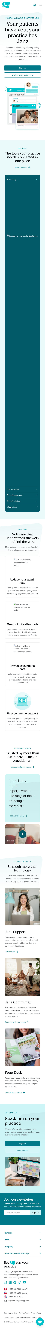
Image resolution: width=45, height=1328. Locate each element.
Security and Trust (10, 1313)
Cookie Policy (9, 1317)
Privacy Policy (36, 1313)
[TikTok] (19, 1282)
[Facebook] (14, 1282)
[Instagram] (5, 1282)
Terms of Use (24, 1313)
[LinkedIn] (10, 1282)
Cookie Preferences (23, 1317)
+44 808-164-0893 (15, 1297)
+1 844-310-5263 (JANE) (17, 1289)
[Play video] (22, 834)
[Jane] (6, 4)
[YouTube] (24, 1282)
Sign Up (35, 1212)
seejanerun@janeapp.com (18, 1301)
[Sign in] (34, 5)
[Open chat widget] (40, 1322)
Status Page (36, 1317)
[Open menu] (40, 5)
